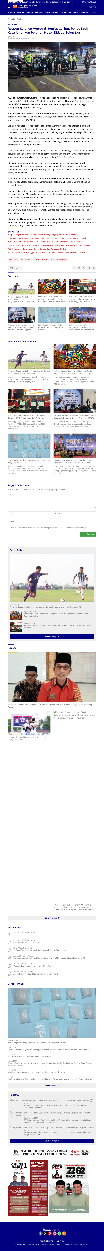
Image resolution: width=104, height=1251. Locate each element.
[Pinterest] (50, 1233)
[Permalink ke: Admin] (10, 37)
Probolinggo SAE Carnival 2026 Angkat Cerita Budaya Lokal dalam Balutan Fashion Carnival (47, 238)
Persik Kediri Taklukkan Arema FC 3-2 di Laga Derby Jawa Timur (27, 738)
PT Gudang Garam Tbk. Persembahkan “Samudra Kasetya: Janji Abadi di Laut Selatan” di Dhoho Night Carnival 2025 (57, 1121)
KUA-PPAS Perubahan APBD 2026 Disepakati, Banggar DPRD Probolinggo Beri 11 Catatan (45, 242)
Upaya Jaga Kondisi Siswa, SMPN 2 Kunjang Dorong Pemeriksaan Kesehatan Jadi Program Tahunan (58, 1133)
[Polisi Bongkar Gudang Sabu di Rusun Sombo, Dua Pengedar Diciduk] (52, 315)
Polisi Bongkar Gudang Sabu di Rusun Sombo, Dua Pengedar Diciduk (37, 249)
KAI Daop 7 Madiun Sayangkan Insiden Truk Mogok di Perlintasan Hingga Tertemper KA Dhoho (55, 1106)
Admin (15, 37)
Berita (10, 24)
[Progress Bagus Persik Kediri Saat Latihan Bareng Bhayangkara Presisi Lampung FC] (21, 286)
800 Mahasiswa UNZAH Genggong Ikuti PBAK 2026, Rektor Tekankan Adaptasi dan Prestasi (46, 252)
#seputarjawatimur (59, 259)
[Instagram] (55, 1233)
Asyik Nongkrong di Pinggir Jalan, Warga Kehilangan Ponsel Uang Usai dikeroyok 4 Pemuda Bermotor (51, 1079)
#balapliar (13, 259)
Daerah (17, 24)
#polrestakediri (40, 259)
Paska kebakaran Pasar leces (26, 942)
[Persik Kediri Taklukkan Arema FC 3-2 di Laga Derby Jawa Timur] (29, 723)
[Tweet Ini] (79, 268)
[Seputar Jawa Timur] (25, 7)
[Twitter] (45, 1233)
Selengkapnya (51, 636)
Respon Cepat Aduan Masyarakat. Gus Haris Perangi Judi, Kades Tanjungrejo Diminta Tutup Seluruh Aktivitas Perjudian (50, 1064)
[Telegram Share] (89, 268)
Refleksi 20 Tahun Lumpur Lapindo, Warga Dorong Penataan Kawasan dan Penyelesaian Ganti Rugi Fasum (50, 705)
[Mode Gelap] (90, 7)
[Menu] (9, 7)
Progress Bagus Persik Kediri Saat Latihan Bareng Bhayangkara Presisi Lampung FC (43, 235)
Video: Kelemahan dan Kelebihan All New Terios (33, 966)
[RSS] (64, 1233)
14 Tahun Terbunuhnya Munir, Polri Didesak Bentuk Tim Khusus (39, 950)
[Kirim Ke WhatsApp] (94, 268)
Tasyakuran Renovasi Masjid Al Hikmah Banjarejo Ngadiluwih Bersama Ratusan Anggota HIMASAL (49, 245)
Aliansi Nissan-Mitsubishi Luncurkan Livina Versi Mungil (36, 974)
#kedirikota (26, 259)
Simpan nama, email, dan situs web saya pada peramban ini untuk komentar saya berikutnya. (48, 527)
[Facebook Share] (74, 268)
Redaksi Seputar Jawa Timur (52, 1241)
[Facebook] (41, 1233)
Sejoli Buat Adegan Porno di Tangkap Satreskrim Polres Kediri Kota (36, 1072)
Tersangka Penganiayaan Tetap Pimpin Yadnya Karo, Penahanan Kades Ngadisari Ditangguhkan (49, 1049)
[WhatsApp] (59, 1233)
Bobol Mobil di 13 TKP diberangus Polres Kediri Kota (29, 1056)
